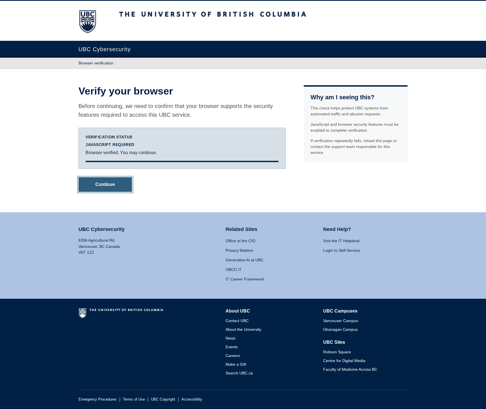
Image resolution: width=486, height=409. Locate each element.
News (230, 338)
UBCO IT (234, 269)
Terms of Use (134, 399)
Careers (233, 355)
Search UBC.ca (239, 373)
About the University (243, 329)
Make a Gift (236, 364)
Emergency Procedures (97, 399)
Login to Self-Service (341, 250)
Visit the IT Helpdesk (341, 241)
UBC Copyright (163, 399)
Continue (105, 184)
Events (232, 347)
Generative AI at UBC (245, 260)
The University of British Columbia (122, 315)
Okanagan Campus (340, 329)
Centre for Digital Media (344, 360)
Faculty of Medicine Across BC (350, 369)
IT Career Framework (245, 279)
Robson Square (337, 352)
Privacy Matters (239, 250)
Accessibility (191, 399)
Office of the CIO (240, 241)
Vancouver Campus (340, 320)
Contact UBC (237, 320)
